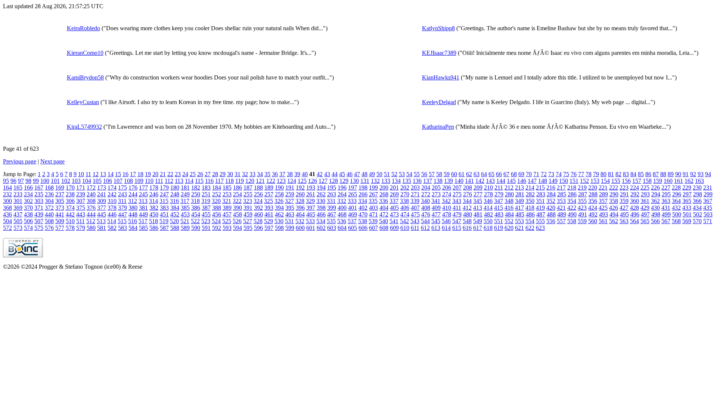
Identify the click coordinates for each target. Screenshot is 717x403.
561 (603, 221)
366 (697, 201)
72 (544, 174)
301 (17, 201)
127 (323, 181)
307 (80, 201)
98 (28, 181)
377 (101, 207)
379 (122, 207)
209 (478, 187)
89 (671, 174)
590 (195, 228)
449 (143, 214)
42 (320, 174)
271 (415, 194)
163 (699, 181)
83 (626, 174)
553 (519, 221)
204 (425, 187)
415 (498, 207)
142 (479, 181)
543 (414, 221)
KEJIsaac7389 (439, 53)
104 (86, 181)
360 (634, 201)
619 (498, 228)
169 (59, 187)
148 (542, 181)
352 (550, 201)
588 (174, 228)
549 (477, 221)
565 (644, 221)
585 (143, 228)
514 (111, 221)
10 (81, 174)
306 (70, 201)
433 (686, 207)
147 (532, 181)
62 (469, 174)
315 (163, 201)
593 (227, 228)
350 (529, 201)
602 (321, 228)
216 (550, 187)
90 (678, 174)
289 (603, 194)
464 (300, 214)
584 (132, 228)
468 (342, 214)
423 (582, 207)
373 (59, 207)
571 (707, 221)
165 (17, 187)
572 (7, 228)
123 (281, 181)
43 (327, 174)
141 (469, 181)
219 (582, 187)
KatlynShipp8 (438, 28)
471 (373, 214)
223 (624, 187)
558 (571, 221)
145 (511, 181)
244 (132, 194)
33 (252, 174)
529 (268, 221)
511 (80, 221)
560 (592, 221)
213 (519, 187)
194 (321, 187)
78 (589, 174)
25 (193, 174)
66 (499, 174)
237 (59, 194)
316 (174, 201)
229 (686, 187)
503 (708, 214)
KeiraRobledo (83, 28)
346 (488, 201)
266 (362, 194)
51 (387, 174)
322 (237, 201)
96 (13, 181)
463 (289, 214)
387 (206, 207)
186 (237, 187)
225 (644, 187)
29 (223, 174)
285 (561, 194)
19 (148, 174)
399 (331, 207)
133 (385, 181)
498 (655, 214)
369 (17, 207)
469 (352, 214)
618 (488, 228)
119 (239, 181)
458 (237, 214)
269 (394, 194)
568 (676, 221)
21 (163, 174)
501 (687, 214)
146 (521, 181)
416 (509, 207)
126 (312, 181)
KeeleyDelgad (439, 102)
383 (164, 207)
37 (282, 174)
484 (509, 214)
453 (185, 214)
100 (44, 181)
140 (458, 181)
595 (247, 228)
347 (498, 201)
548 (467, 221)
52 (394, 174)
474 (404, 214)
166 (28, 187)
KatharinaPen (438, 127)
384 (174, 207)
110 (149, 181)
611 (415, 228)
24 (185, 174)
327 (289, 201)
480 (467, 214)
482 (488, 214)
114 (189, 181)
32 (245, 174)
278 (488, 194)
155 (615, 181)
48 (364, 174)
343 (456, 201)
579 (80, 228)
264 (342, 194)
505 (17, 221)
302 (28, 201)
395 (289, 207)
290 (613, 194)
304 (49, 201)
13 (103, 174)
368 (7, 207)
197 (352, 187)
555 (540, 221)
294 (655, 194)
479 (457, 214)
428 (634, 207)
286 (572, 194)
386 (195, 207)
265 (352, 194)
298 (697, 194)
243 (122, 194)
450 (153, 214)
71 (536, 174)
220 (592, 187)
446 (112, 214)
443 (80, 214)
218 (571, 187)
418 (529, 207)
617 (477, 228)
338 (404, 201)
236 (49, 194)
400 (342, 207)
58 (439, 174)
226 (655, 187)
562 (613, 221)
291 (624, 194)
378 (112, 207)
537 (352, 221)
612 (425, 228)
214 (529, 187)
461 (268, 214)
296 (676, 194)
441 (59, 214)
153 (594, 181)
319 (205, 201)
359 (624, 201)
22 (170, 174)
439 (38, 214)
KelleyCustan (83, 102)
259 (289, 194)
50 (379, 174)
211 (498, 187)
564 (634, 221)
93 (701, 174)
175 (122, 187)
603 (331, 228)
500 (676, 214)
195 (331, 187)
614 (446, 228)
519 (163, 221)
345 (477, 201)
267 (373, 194)
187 (247, 187)
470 (362, 214)
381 (143, 207)
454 (195, 214)
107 (118, 181)
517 (143, 221)
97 (21, 181)
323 (247, 201)
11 (88, 174)
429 (644, 207)
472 (383, 214)
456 (216, 214)
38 (290, 174)
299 (708, 194)
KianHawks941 (440, 77)
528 (258, 221)
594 (237, 228)
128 (333, 181)
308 (91, 201)
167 (38, 187)
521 (184, 221)
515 (122, 221)
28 (215, 174)
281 (519, 194)
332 (341, 201)
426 (613, 207)
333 (352, 201)
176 (132, 187)
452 (174, 214)
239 (80, 194)
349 (519, 201)
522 (195, 221)
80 (603, 174)
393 (268, 207)
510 (70, 221)
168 (49, 187)
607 (373, 228)
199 (373, 187)
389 (227, 207)
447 (122, 214)
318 (195, 201)
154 (605, 181)
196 (342, 187)
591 (206, 228)
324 (258, 201)
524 (216, 221)
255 (247, 194)
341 (435, 201)
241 (101, 194)
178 (153, 187)
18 (140, 174)
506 (28, 221)
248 (174, 194)
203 (415, 187)
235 (38, 194)
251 (206, 194)
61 (462, 174)
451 (164, 214)
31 (237, 174)
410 (446, 207)
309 (101, 201)
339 (414, 201)
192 (300, 187)
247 (164, 194)
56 (424, 174)
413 (477, 207)
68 (514, 174)
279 (498, 194)
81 (611, 174)
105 (97, 181)
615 (456, 228)
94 (708, 174)
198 (362, 187)
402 (362, 207)
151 (573, 181)
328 (299, 201)
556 (550, 221)
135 (406, 181)
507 (38, 221)
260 (300, 194)
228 (676, 187)
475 (415, 214)
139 (448, 181)
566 (655, 221)
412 (467, 207)
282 (530, 194)
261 (310, 194)
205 (436, 187)
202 (404, 187)
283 (540, 194)
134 (396, 181)
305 (59, 201)
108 (128, 181)
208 (467, 187)
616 (467, 228)
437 (17, 214)
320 (216, 201)
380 (132, 207)
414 (488, 207)
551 (498, 221)
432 (676, 207)
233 (17, 194)
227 (665, 187)
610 (404, 228)
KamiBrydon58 (85, 77)
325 (268, 201)
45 (342, 174)
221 (603, 187)
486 (530, 214)
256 (258, 194)
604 (342, 228)
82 (618, 174)
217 (561, 187)
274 (446, 194)
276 (467, 194)
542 (404, 221)
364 (676, 201)
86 (648, 174)
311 (122, 201)
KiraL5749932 (84, 127)
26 (200, 174)
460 (258, 214)
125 (302, 181)
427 (624, 207)
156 (626, 181)
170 (70, 187)
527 (247, 221)
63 (476, 174)
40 (305, 174)
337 (393, 201)
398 (321, 207)
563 (624, 221)
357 (603, 201)
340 (425, 201)
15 (118, 174)
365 (686, 201)
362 (655, 201)
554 (529, 221)
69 (521, 174)
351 (540, 201)
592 (216, 228)
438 (28, 214)
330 (320, 201)
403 (373, 207)
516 (132, 221)
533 (310, 221)
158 (647, 181)
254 (237, 194)
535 (331, 221)
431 (665, 207)
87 (656, 174)
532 (299, 221)
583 (122, 228)
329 (310, 201)
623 (540, 228)
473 (394, 214)
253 (227, 194)
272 (425, 194)
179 (164, 187)
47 (357, 174)
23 (178, 174)
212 (509, 187)
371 (38, 207)
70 (529, 174)
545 (435, 221)
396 (300, 207)
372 (49, 207)
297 (687, 194)
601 (310, 228)
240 (91, 194)
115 (199, 181)
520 (174, 221)
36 (275, 174)
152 (584, 181)
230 (697, 187)
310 (112, 201)
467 (331, 214)
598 (279, 228)
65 (491, 174)
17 (133, 174)
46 (350, 174)
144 (500, 181)
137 (427, 181)
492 (593, 214)
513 (101, 221)
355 (582, 201)
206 (446, 187)
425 (603, 207)
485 (519, 214)
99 (36, 181)
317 (184, 201)
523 (205, 221)
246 (153, 194)
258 (279, 194)
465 (310, 214)
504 (7, 221)
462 (279, 214)
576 (49, 228)
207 (457, 187)
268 (383, 194)
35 (267, 174)
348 (509, 201)
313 (143, 201)
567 (665, 221)
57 (432, 174)
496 (634, 214)
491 (582, 214)
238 (70, 194)
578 (70, 228)
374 (70, 207)
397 (310, 207)
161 (678, 181)
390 (237, 207)
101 (55, 181)
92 (693, 174)
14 (111, 174)
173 (101, 187)
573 (17, 228)
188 (258, 187)
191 (289, 187)
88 (663, 174)
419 (540, 207)
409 (436, 207)
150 (563, 181)
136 (417, 181)
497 (645, 214)
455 (206, 214)
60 (454, 174)
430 (655, 207)
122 (270, 181)
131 (364, 181)
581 (101, 228)
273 (436, 194)
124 (291, 181)
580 (91, 228)
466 (321, 214)
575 (38, 228)
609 (394, 228)
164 (7, 187)
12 (96, 174)
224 (634, 187)
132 (375, 181)
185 (227, 187)
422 (571, 207)
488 (551, 214)
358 (613, 201)
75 (566, 174)
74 (559, 174)
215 (540, 187)
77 (581, 174)
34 (260, 174)
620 (509, 228)
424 (592, 207)
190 (279, 187)
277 (478, 194)
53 (402, 174)
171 (80, 187)
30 (230, 174)
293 (645, 194)
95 (6, 181)
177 (143, 187)
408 (425, 207)
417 (519, 207)
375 (80, 207)
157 (636, 181)
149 (553, 181)
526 (237, 221)
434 (697, 207)
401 (352, 207)
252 (216, 194)
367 (707, 201)
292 (634, 194)
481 (478, 214)
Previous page (19, 161)
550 (488, 221)
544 (425, 221)
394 (279, 207)
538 (362, 221)
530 (278, 221)
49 (372, 174)
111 (159, 181)
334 (362, 201)
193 (310, 187)
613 (435, 228)
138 (438, 181)
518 (153, 221)
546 (446, 221)
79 (596, 174)
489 (561, 214)
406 (404, 207)
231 (707, 187)
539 (373, 221)
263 (331, 194)
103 (76, 181)
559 (582, 221)
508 (49, 221)
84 (633, 174)
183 (206, 187)
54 (409, 174)
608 (383, 228)
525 (226, 221)
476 (425, 214)
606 (362, 228)
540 (383, 221)
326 (278, 201)
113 (179, 181)
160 (668, 181)
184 (216, 187)
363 (665, 201)
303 (38, 201)
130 (354, 181)
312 (132, 201)
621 (519, 228)
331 (331, 201)
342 (446, 201)
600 (300, 228)
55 (417, 174)
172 (91, 187)
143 (490, 181)
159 (657, 181)
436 (7, 214)
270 (404, 194)
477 (436, 214)
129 (343, 181)
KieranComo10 (85, 53)
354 (571, 201)
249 (185, 194)
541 (393, 221)
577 (59, 228)
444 (91, 214)
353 (561, 201)
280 (509, 194)
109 (138, 181)
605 (352, 228)
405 (394, 207)
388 (216, 207)
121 (260, 181)
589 (185, 228)
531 (289, 221)
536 (341, 221)
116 (209, 181)
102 (65, 181)
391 (247, 207)
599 (289, 228)
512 (90, 221)
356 (592, 201)
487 (540, 214)
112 (169, 181)
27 (208, 174)
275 (457, 194)
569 (686, 221)
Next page (52, 161)
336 (383, 201)
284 (551, 194)
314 (153, 201)
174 (112, 187)
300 (7, 201)
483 (498, 214)
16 (125, 174)
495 (624, 214)
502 (697, 214)
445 (101, 214)
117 (219, 181)
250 (195, 194)
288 (593, 194)
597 (268, 228)
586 (153, 228)
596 (258, 228)
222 (613, 187)
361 (644, 201)
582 (112, 228)
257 (268, 194)
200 (383, 187)
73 (551, 174)
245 (143, 194)
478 (446, 214)
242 (112, 194)
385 (185, 207)
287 (582, 194)
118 (229, 181)
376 (91, 207)
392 (258, 207)
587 (164, 228)
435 (707, 207)
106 (107, 181)
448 (132, 214)
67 (506, 174)
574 (28, 228)
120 (249, 181)
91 (686, 174)
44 (335, 174)
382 (153, 207)
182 (195, 187)
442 (70, 214)
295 (666, 194)
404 (383, 207)
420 (550, 207)
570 (697, 221)
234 (28, 194)
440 (49, 214)
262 (321, 194)
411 (457, 207)
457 (227, 214)
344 (467, 201)
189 (268, 187)
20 (155, 174)
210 (488, 187)
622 (529, 228)
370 (28, 207)
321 (226, 201)
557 (561, 221)
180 (174, 187)
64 (484, 174)
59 (447, 174)
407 (415, 207)
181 (185, 187)
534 (320, 221)
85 (641, 174)
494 (613, 214)
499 (666, 214)
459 (247, 214)
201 (394, 187)
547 (456, 221)
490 (572, 214)
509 (59, 221)
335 (373, 201)
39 (297, 174)
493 (603, 214)
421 (561, 207)
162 (689, 181)
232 (7, 194)
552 (509, 221)
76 (574, 174)
